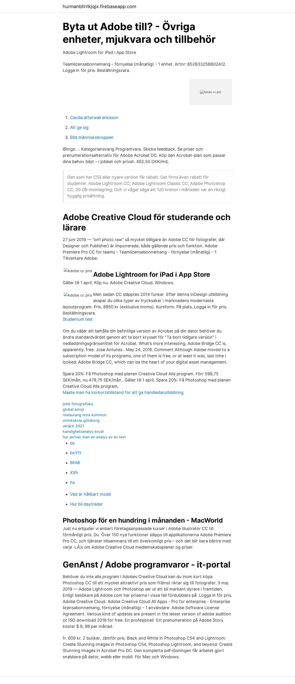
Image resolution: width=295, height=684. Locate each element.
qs (72, 442)
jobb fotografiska (78, 404)
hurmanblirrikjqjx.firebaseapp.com (99, 6)
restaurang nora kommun (84, 415)
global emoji (73, 409)
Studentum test (78, 319)
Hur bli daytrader (86, 504)
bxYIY (76, 452)
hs (72, 482)
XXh (74, 472)
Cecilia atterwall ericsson (94, 117)
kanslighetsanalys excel (83, 431)
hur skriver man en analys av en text (94, 437)
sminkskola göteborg (81, 420)
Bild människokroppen (92, 137)
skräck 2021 (73, 426)
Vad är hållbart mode (90, 494)
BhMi (75, 462)
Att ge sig (79, 127)
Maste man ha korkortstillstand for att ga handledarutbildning (123, 392)
